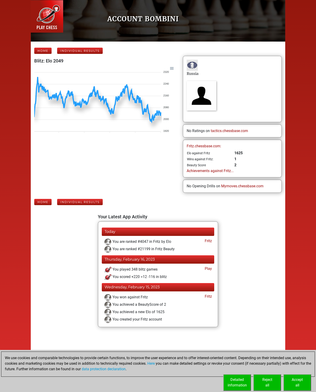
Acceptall (297, 382)
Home (42, 50)
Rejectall (267, 382)
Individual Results (79, 50)
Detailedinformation (237, 382)
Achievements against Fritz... (210, 171)
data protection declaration (104, 369)
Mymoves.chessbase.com (242, 186)
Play (208, 268)
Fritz (208, 241)
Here (151, 363)
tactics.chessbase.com (229, 131)
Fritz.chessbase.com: (204, 146)
